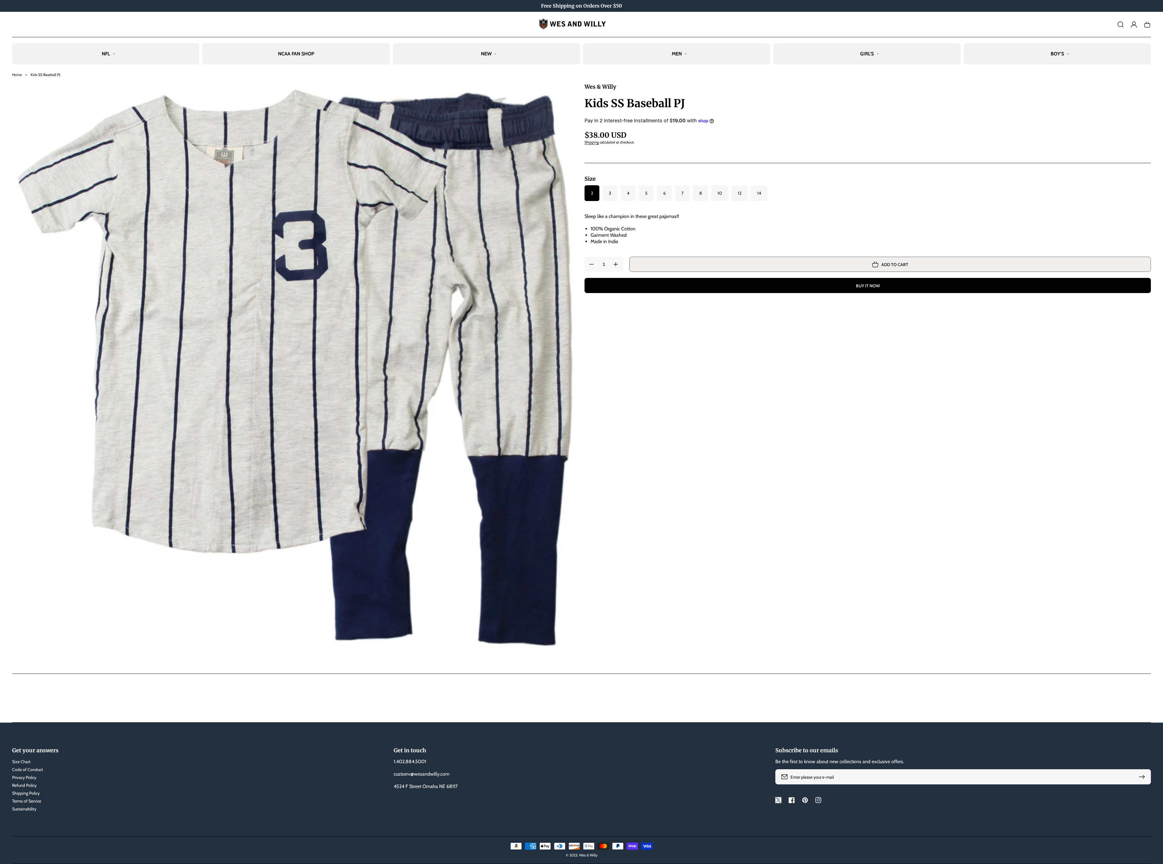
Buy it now (868, 286)
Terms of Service (26, 801)
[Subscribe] (1143, 776)
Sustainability (24, 809)
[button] (1120, 24)
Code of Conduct (27, 769)
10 (719, 193)
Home (17, 74)
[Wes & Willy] (581, 24)
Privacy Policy (24, 777)
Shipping (592, 142)
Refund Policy (24, 785)
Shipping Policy (26, 793)
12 (739, 193)
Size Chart (21, 761)
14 (759, 193)
